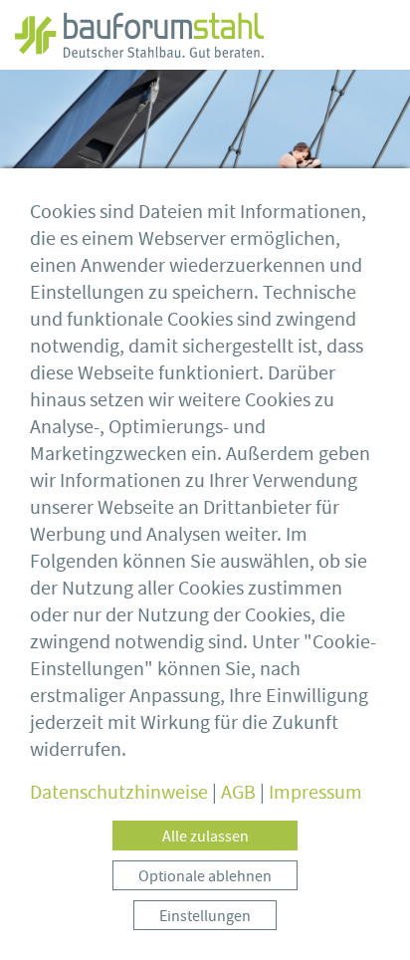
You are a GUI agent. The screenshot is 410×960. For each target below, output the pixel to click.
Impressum (315, 792)
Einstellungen (205, 916)
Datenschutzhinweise (119, 792)
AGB (238, 792)
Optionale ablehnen (205, 876)
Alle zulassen (205, 836)
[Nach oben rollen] (365, 915)
